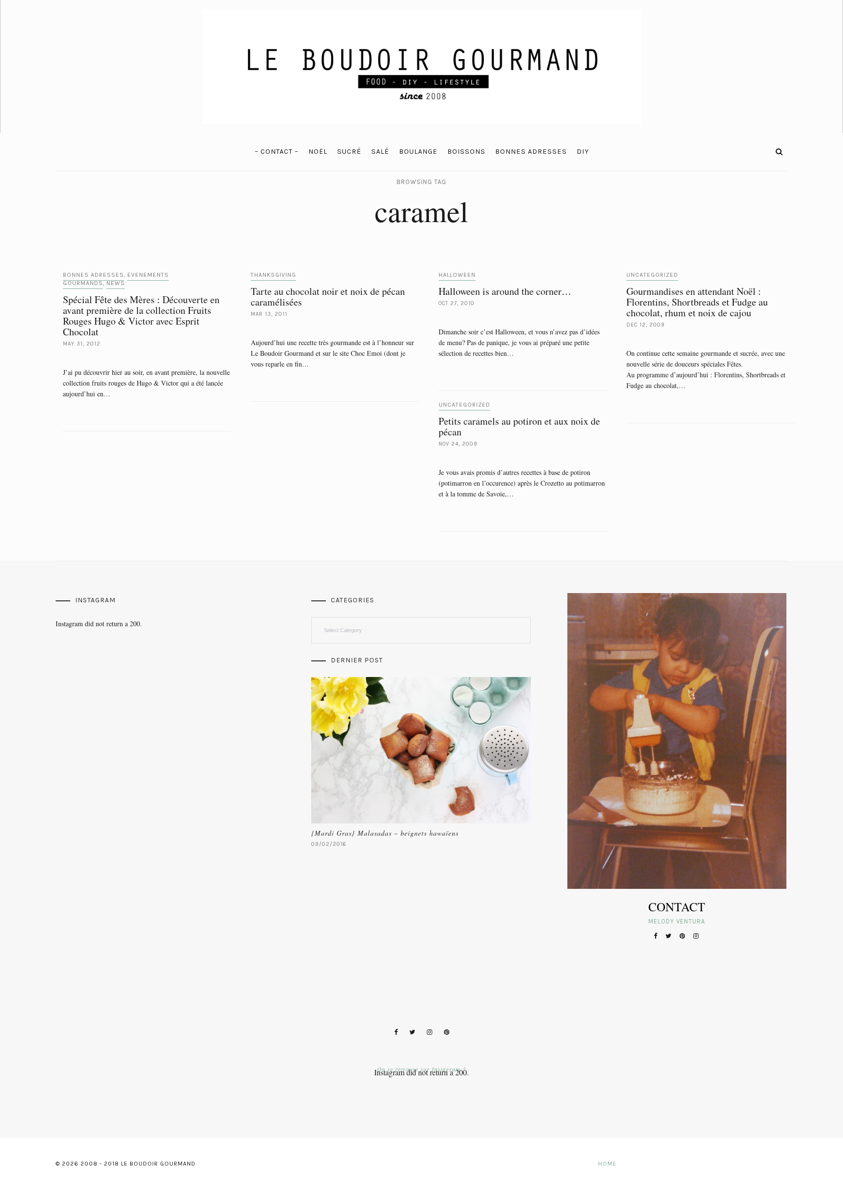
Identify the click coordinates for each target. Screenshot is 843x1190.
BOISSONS (466, 151)
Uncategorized (652, 274)
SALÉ (380, 151)
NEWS (115, 283)
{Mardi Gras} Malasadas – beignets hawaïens (385, 833)
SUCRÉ (349, 151)
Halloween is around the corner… (505, 291)
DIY (583, 151)
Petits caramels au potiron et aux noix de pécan (519, 426)
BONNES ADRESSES (531, 151)
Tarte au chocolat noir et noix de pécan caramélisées (328, 296)
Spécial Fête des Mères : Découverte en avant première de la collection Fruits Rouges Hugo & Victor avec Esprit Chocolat (141, 315)
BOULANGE (418, 151)
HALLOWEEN (457, 274)
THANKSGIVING (273, 274)
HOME (607, 1163)
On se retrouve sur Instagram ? (421, 1069)
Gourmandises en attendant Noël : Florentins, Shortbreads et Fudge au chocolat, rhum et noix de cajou (697, 302)
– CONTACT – (277, 151)
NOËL (317, 151)
